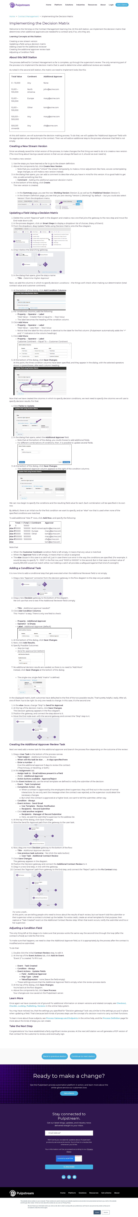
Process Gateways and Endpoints (62, 1018)
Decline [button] (106, 1212)
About (103, 5)
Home (48, 5)
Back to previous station (54, 1056)
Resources (92, 5)
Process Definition (111, 1018)
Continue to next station (83, 1056)
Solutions (69, 5)
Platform (58, 5)
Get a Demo (122, 5)
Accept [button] (97, 1212)
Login (111, 5)
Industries (80, 5)
